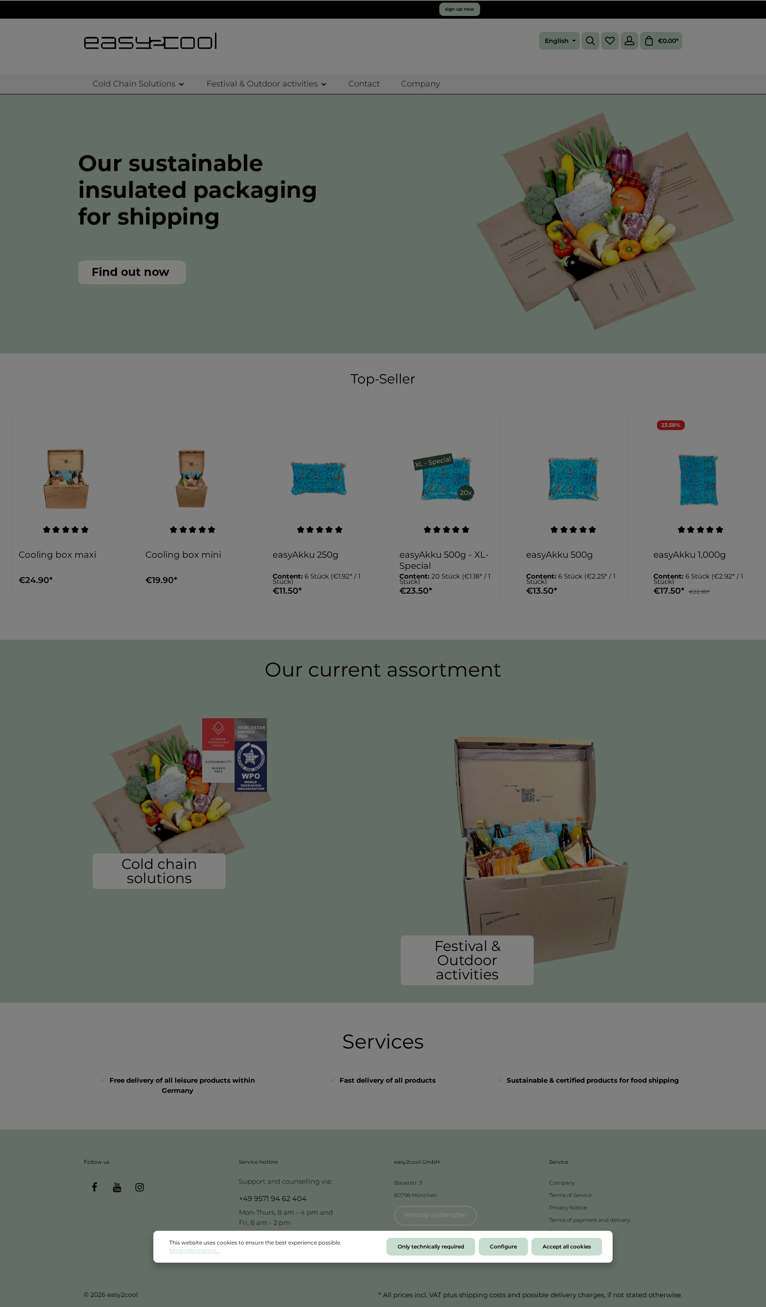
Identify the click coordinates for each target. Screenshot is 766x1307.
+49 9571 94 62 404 (273, 1198)
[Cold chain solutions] (229, 801)
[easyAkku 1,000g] (700, 479)
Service (558, 1161)
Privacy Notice (568, 1207)
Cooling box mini (183, 554)
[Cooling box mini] (192, 479)
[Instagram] (140, 1187)
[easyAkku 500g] (573, 479)
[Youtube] (117, 1187)
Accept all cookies (567, 1246)
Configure (503, 1246)
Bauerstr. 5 (408, 1182)
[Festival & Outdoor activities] (537, 849)
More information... (194, 1250)
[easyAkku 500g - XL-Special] (446, 479)
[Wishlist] (610, 41)
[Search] (590, 41)
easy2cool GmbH (417, 1161)
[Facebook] (94, 1187)
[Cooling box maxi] (66, 479)
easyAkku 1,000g (689, 554)
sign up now (459, 9)
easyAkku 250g (306, 554)
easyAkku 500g (559, 554)
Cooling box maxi (57, 554)
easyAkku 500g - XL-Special (444, 560)
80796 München (415, 1195)
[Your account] (629, 41)
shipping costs (482, 1295)
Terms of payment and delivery (589, 1220)
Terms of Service (570, 1195)
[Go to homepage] (150, 40)
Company (562, 1182)
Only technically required (431, 1246)
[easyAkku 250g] (320, 479)
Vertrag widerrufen (435, 1214)
